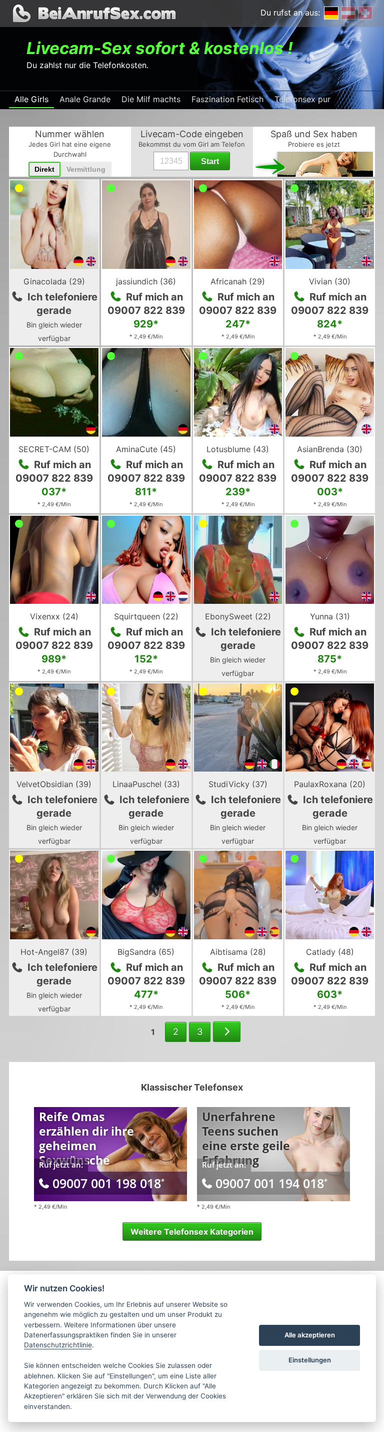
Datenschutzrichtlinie (58, 1345)
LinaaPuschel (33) (146, 784)
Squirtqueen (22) (146, 616)
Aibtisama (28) (238, 952)
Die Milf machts (151, 99)
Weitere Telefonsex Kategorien (192, 1232)
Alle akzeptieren (309, 1335)
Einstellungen (309, 1360)
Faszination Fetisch (228, 99)
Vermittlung (86, 169)
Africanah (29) (237, 281)
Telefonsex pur (302, 99)
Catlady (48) (330, 952)
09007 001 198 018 (108, 1183)
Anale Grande (85, 99)
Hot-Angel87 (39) (54, 952)
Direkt (44, 169)
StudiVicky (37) (238, 784)
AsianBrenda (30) (329, 449)
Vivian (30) (329, 281)
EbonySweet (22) (238, 616)
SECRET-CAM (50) (54, 449)
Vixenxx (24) (54, 616)
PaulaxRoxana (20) (330, 784)
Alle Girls (31, 99)
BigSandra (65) (146, 952)
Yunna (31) (330, 616)
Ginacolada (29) (54, 281)
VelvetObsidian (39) (54, 784)
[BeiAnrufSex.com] (192, 13)
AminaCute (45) (146, 449)
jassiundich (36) (146, 281)
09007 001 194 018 (272, 1183)
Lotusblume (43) (237, 449)
